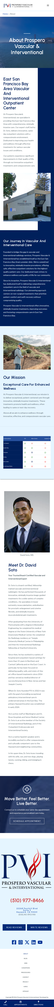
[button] (14, 927)
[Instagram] (20, 942)
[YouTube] (40, 942)
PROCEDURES (25, 972)
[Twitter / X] (27, 942)
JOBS (25, 963)
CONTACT (26, 977)
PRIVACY (26, 982)
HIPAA (26, 986)
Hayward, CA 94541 (27, 912)
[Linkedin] (33, 942)
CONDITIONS (26, 968)
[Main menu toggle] (48, 5)
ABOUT (25, 954)
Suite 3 (27, 910)
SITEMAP (26, 991)
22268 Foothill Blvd (27, 908)
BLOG (25, 958)
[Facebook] (14, 942)
